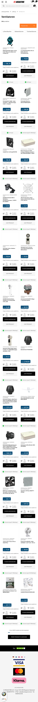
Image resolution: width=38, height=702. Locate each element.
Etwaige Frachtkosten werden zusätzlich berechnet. (12, 67)
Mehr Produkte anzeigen (19, 637)
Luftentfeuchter (7, 31)
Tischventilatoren (31, 31)
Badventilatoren (19, 31)
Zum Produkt (10, 75)
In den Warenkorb (28, 71)
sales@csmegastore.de (25, 692)
